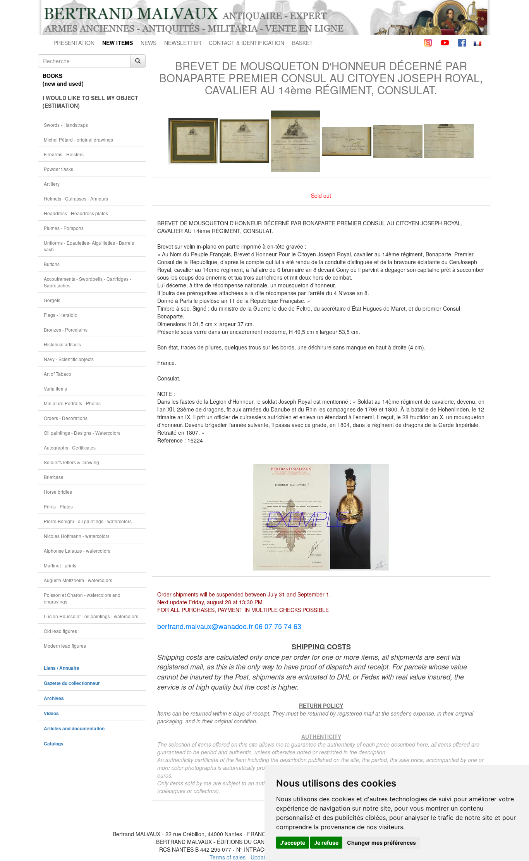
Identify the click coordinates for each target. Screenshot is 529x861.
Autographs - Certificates (70, 447)
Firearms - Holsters (64, 154)
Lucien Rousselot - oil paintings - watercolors (91, 616)
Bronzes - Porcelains (66, 329)
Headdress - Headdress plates (76, 213)
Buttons (52, 264)
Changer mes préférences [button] (381, 842)
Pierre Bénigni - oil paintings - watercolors (88, 521)
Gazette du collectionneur (72, 683)
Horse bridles (58, 491)
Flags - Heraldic (60, 314)
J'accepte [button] (292, 842)
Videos (51, 713)
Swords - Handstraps (66, 124)
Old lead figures (60, 631)
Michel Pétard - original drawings (78, 139)
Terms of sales (228, 857)
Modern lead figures (65, 645)
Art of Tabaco (57, 373)
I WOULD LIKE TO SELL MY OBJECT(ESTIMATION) (90, 101)
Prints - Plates (58, 506)
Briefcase (54, 477)
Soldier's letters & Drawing (71, 462)
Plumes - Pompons (64, 228)
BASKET (302, 43)
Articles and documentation (74, 728)
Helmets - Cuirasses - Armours (76, 198)
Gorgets (52, 300)
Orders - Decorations (66, 418)
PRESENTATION (73, 43)
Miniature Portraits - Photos (72, 403)
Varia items (55, 388)
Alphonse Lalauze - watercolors (77, 550)
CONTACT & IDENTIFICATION (246, 43)
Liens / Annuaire (61, 668)
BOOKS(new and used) (63, 79)
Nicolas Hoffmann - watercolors (77, 536)
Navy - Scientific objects (69, 359)
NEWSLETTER (182, 43)
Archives (54, 698)
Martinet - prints (60, 565)
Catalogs (54, 743)
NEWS (148, 43)
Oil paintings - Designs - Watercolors (82, 432)
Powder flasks (58, 169)
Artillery (52, 183)
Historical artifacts (62, 344)
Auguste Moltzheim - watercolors (78, 580)
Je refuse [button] (326, 842)
